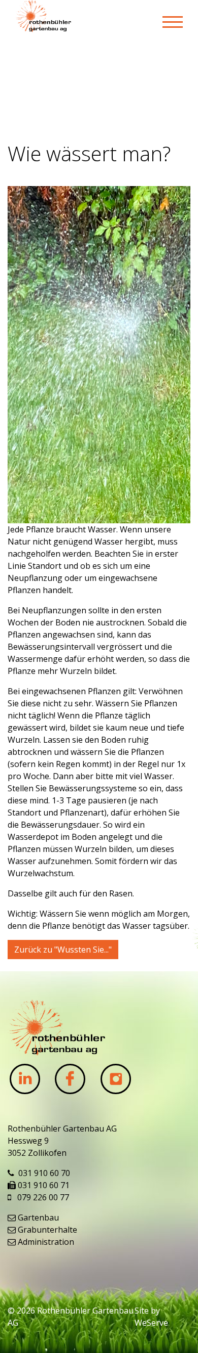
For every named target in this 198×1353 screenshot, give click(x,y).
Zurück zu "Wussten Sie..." (63, 949)
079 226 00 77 (43, 1197)
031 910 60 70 (44, 1173)
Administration (46, 1241)
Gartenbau (38, 1217)
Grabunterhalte (47, 1229)
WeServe (151, 1322)
